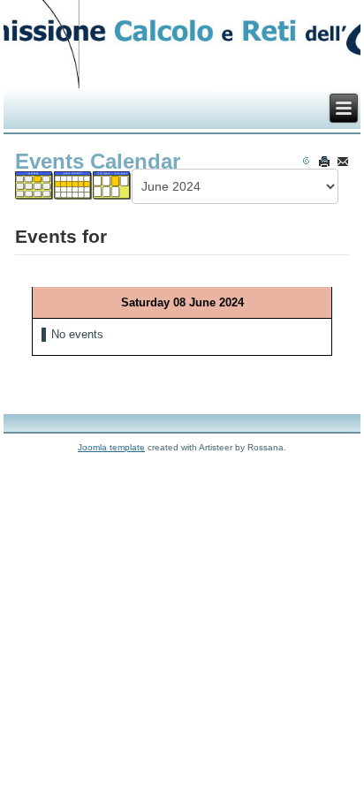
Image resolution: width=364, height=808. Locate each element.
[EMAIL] (343, 161)
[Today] (113, 190)
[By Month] (35, 190)
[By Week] (74, 190)
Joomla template (111, 447)
